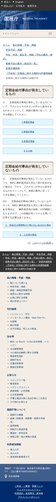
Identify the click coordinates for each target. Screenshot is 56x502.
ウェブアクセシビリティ (29, 490)
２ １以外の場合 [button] (28, 234)
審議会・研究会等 (19, 433)
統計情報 (14, 325)
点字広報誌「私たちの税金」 (24, 328)
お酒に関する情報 (19, 297)
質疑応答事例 (16, 367)
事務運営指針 (16, 356)
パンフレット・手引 (20, 314)
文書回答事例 (16, 363)
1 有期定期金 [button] (28, 122)
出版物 (13, 321)
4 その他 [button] (28, 150)
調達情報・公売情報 (20, 391)
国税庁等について (16, 409)
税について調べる (19, 283)
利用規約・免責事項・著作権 (29, 493)
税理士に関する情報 (20, 294)
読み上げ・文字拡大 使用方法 (20, 5)
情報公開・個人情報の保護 (23, 436)
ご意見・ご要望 (22, 486)
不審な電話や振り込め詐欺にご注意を (28, 398)
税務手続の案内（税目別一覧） (22, 63)
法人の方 (14, 453)
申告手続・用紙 (14, 49)
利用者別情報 (14, 444)
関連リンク (37, 486)
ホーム (6, 45)
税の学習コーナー (19, 301)
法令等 (10, 336)
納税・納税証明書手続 (21, 290)
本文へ (7, 1)
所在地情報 (14, 476)
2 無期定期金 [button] (28, 131)
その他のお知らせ (19, 402)
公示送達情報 (16, 394)
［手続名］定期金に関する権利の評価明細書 (29, 73)
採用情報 (14, 426)
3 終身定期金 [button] (28, 141)
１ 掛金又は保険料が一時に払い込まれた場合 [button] (28, 225)
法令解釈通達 (16, 349)
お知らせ (11, 375)
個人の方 (14, 449)
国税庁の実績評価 (19, 429)
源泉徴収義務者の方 (20, 457)
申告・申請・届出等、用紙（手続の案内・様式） (29, 258)
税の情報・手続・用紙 (24, 45)
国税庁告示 (15, 360)
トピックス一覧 (17, 380)
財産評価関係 (13, 68)
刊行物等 (11, 309)
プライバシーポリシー (29, 497)
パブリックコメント (20, 387)
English (19, 1)
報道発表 (14, 383)
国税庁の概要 (16, 415)
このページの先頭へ (42, 242)
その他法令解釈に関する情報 (24, 352)
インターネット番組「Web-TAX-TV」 (28, 317)
